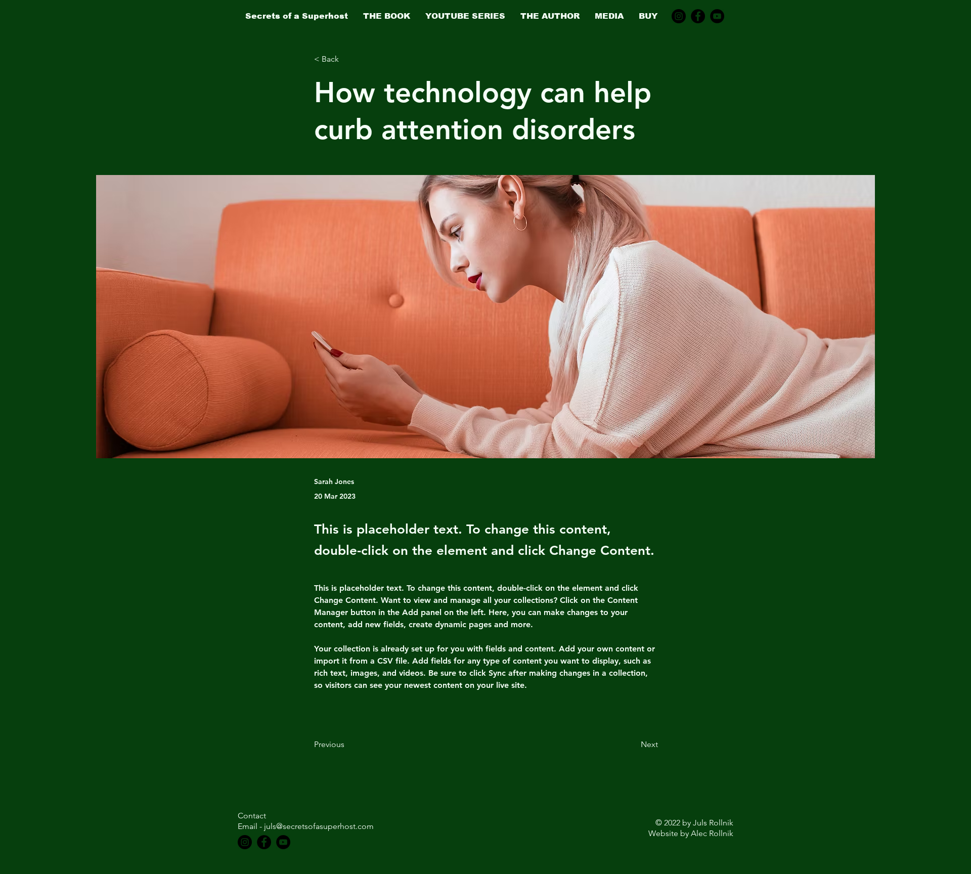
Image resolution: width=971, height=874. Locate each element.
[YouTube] (717, 16)
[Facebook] (698, 16)
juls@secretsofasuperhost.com (319, 826)
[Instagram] (679, 16)
